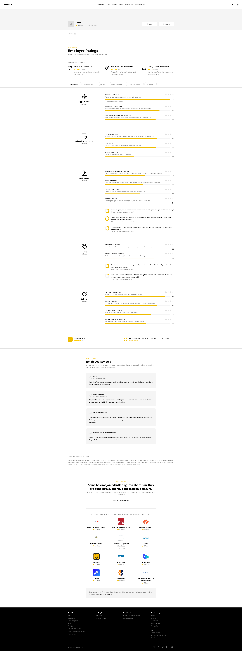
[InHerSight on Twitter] (162, 647)
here (138, 465)
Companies (100, 4)
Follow (167, 24)
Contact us (154, 621)
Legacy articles (156, 633)
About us (154, 615)
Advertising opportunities (131, 615)
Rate (150, 24)
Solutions (99, 615)
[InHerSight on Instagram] (171, 647)
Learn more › (147, 108)
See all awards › (134, 340)
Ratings (72, 34)
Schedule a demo (101, 618)
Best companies (73, 621)
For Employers (140, 4)
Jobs (108, 4)
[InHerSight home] (8, 4)
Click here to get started (121, 500)
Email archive (155, 638)
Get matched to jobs (74, 629)
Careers (153, 618)
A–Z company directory (158, 635)
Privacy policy (155, 623)
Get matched (92, 26)
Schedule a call (128, 618)
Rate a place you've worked (76, 631)
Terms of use (155, 626)
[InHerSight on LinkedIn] (167, 647)
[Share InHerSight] (153, 647)
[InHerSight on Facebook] (158, 647)
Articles (114, 4)
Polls (121, 4)
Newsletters (129, 4)
